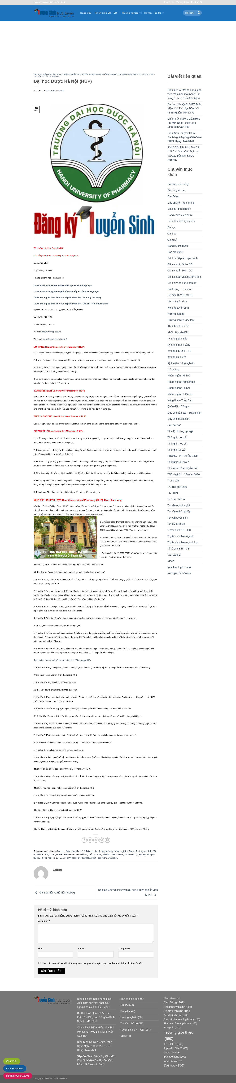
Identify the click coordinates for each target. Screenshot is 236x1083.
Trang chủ (86, 13)
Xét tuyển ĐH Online (48, 76)
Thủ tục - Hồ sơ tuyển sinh (180, 1023)
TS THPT (172, 493)
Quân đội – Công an (178, 406)
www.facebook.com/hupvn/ (55, 339)
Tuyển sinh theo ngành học (182, 542)
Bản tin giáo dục (176, 190)
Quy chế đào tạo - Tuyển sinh (182, 1019)
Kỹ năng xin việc (176, 357)
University (112, 858)
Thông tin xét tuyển (178, 462)
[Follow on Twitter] (198, 2)
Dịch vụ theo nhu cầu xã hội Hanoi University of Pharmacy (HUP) (62, 660)
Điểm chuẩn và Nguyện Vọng (79, 74)
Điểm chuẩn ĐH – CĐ (179, 264)
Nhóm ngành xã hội (178, 388)
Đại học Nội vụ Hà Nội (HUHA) (57, 892)
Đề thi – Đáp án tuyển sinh (182, 258)
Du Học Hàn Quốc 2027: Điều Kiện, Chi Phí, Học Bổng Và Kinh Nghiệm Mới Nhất (184, 108)
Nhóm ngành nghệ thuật (181, 381)
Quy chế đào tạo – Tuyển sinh (184, 412)
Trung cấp (173, 480)
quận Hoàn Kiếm (99, 858)
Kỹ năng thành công (178, 344)
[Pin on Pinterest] (101, 840)
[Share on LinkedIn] (107, 840)
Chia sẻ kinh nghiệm (179, 208)
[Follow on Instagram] (195, 2)
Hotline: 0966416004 (17, 1075)
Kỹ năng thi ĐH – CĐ (179, 351)
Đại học (38, 74)
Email (81, 948)
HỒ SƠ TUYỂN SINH (179, 295)
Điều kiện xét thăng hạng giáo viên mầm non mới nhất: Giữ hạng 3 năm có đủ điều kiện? (184, 94)
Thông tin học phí (177, 437)
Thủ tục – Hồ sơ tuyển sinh (182, 468)
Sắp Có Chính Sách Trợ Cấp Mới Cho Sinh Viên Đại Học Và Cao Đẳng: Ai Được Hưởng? (183, 153)
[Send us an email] (201, 2)
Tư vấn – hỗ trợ (152, 13)
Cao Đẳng (173, 196)
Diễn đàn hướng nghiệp (181, 221)
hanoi (50, 858)
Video (170, 561)
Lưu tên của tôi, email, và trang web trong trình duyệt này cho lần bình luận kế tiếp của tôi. (93, 963)
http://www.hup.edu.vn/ (51, 332)
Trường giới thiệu (128, 74)
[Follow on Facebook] (191, 2)
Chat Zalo (11, 1061)
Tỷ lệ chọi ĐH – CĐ (178, 548)
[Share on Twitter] (90, 840)
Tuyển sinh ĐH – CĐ (105, 13)
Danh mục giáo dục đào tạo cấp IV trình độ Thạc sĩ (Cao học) (67, 297)
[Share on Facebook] (84, 840)
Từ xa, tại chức (176, 523)
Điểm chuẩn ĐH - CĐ (53, 74)
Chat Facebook (14, 1068)
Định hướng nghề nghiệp (181, 283)
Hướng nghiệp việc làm (180, 320)
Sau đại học (174, 425)
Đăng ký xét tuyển (177, 246)
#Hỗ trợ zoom (94, 854)
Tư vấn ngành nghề (178, 505)
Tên (40, 948)
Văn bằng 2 (174, 554)
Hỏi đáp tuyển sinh (178, 307)
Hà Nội (43, 858)
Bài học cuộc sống (177, 184)
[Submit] (199, 13)
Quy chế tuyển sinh (178, 418)
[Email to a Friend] (96, 840)
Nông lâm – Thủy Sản (179, 400)
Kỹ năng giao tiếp (177, 338)
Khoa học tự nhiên (177, 326)
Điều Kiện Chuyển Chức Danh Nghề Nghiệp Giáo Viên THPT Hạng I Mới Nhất (184, 137)
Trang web (124, 948)
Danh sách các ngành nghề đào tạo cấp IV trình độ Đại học (66, 291)
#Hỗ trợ (83, 854)
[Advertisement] (118, 44)
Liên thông (173, 369)
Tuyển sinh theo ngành (180, 536)
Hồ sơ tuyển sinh (177, 301)
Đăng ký (172, 239)
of (78, 858)
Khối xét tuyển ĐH (177, 332)
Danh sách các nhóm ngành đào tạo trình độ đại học (63, 285)
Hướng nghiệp (130, 13)
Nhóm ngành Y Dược (106, 74)
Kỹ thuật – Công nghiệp (180, 363)
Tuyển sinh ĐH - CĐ (176, 1048)
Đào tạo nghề (175, 252)
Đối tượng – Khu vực (179, 289)
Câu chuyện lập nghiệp (180, 202)
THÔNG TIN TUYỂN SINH (182, 456)
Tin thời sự (169, 2)
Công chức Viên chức (179, 215)
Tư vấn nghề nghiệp (179, 511)
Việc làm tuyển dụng (179, 567)
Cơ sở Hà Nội (131, 854)
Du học (171, 227)
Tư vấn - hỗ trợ (172, 1053)
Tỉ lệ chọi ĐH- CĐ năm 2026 (183, 474)
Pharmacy (85, 858)
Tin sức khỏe (182, 2)
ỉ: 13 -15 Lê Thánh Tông (65, 858)
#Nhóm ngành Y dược (113, 854)
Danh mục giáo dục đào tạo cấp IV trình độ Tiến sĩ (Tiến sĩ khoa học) (71, 304)
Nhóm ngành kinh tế (178, 375)
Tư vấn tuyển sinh (177, 517)
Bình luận (44, 921)
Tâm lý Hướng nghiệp (180, 431)
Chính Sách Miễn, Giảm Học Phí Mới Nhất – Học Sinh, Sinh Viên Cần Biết (183, 122)
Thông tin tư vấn (176, 449)
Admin (61, 91)
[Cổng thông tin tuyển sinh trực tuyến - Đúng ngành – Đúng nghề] (54, 13)
